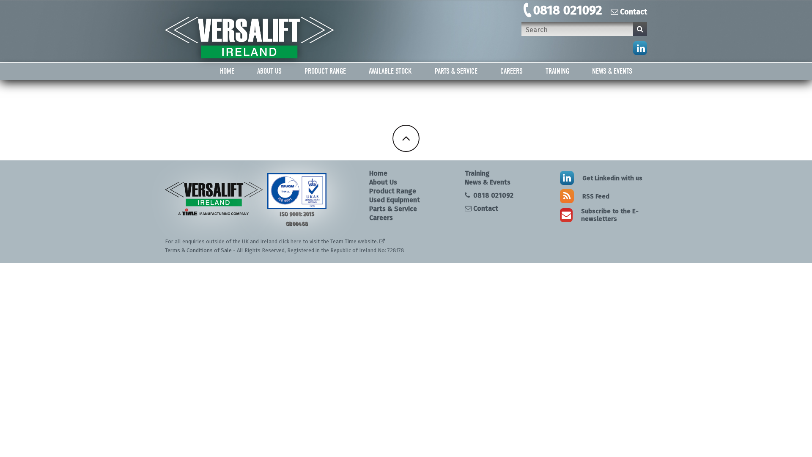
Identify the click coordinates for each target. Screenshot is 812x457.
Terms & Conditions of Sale (198, 250)
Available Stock (390, 71)
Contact (633, 12)
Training (557, 71)
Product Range (325, 71)
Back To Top (406, 138)
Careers (511, 71)
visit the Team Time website (343, 241)
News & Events (612, 71)
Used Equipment (394, 200)
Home (227, 71)
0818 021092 (567, 10)
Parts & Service (456, 71)
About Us (269, 71)
